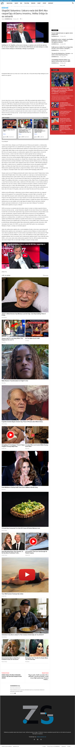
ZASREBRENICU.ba (8, 18)
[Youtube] (15, 693)
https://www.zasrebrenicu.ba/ (15, 687)
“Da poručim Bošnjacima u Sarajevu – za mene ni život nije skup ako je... (62, 54)
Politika (26, 3)
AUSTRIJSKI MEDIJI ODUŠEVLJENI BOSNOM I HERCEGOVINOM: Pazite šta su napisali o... (67, 104)
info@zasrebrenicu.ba (41, 736)
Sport (44, 3)
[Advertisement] (25, 61)
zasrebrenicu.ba (16, 746)
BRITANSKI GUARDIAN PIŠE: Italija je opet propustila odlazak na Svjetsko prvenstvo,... (62, 90)
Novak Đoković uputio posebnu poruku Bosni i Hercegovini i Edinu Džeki (65, 120)
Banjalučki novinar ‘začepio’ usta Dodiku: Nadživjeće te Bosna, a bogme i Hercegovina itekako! (62, 41)
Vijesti (16, 3)
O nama (44, 746)
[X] (13, 693)
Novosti (8, 6)
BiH (21, 3)
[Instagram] (37, 739)
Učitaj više (62, 65)
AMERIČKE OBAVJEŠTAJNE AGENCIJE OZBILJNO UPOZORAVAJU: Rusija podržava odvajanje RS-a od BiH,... (66, 128)
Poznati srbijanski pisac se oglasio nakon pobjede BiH (62, 33)
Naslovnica (4, 6)
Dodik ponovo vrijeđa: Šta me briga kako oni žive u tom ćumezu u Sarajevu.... (62, 47)
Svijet (39, 3)
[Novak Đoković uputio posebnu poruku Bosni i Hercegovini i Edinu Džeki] (55, 120)
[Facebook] (11, 693)
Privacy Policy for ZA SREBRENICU (53, 746)
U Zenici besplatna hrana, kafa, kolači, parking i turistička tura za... (65, 112)
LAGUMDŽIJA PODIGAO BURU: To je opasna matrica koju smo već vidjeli (60, 60)
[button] (72, 3)
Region (33, 3)
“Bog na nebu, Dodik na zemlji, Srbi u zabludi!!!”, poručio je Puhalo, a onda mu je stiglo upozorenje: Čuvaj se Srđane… (38, 677)
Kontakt (50, 3)
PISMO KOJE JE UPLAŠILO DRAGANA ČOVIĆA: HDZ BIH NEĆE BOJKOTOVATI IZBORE (12, 676)
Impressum (64, 746)
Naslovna (9, 3)
